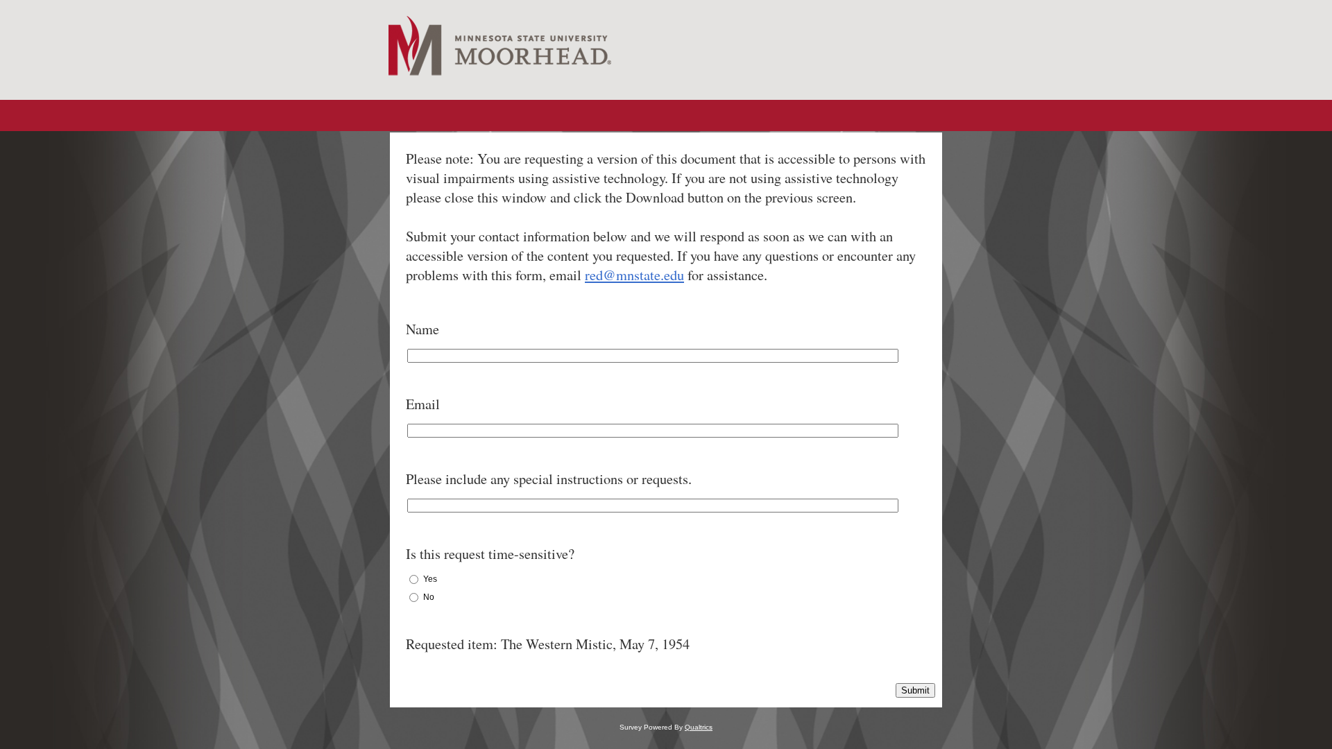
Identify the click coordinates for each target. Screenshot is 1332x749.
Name (422, 328)
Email (423, 403)
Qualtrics (698, 727)
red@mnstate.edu (634, 274)
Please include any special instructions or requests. (549, 478)
